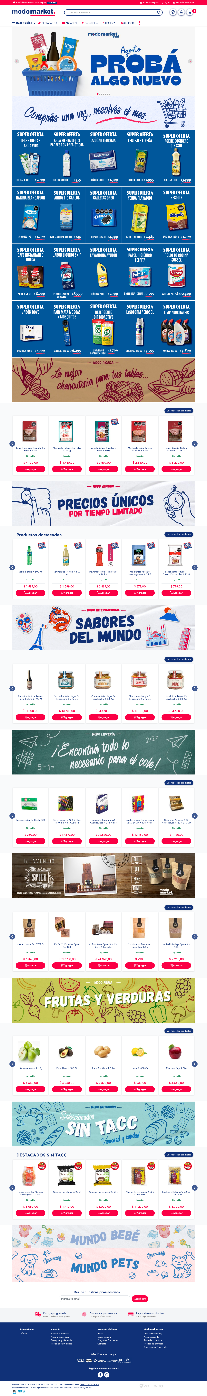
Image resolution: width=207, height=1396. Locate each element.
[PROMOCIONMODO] (103, 61)
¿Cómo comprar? (151, 2)
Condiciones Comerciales (156, 1347)
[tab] (97, 93)
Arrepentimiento (151, 1337)
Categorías (24, 23)
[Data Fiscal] (14, 1392)
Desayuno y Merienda (61, 1340)
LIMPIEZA (109, 23)
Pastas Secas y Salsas (61, 1343)
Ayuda (167, 2)
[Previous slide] (17, 61)
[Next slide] (190, 61)
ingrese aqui (87, 1387)
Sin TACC (128, 23)
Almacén (71, 23)
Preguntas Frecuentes (107, 1340)
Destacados (49, 23)
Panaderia (91, 23)
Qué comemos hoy (153, 1333)
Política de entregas (153, 1343)
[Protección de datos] (21, 1391)
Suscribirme (140, 1299)
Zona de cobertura (185, 2)
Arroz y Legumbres (60, 1337)
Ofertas (23, 1333)
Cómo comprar (104, 1337)
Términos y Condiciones (89, 1384)
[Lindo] (157, 1386)
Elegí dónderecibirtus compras (36, 2)
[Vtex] (144, 1386)
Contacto (101, 1343)
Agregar (41, 469)
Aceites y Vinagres (60, 1333)
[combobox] (115, 13)
